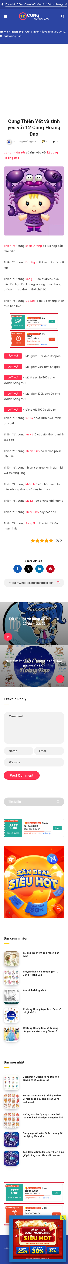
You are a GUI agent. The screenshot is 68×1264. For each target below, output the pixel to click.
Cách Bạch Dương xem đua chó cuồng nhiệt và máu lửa (41, 1078)
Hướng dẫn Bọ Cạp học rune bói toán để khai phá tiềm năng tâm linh (43, 1116)
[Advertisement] (34, 78)
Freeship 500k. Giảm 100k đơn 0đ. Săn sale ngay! (36, 4)
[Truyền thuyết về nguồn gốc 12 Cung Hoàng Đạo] (11, 977)
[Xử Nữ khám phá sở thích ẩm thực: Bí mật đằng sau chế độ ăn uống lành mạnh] (11, 1101)
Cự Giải (30, 301)
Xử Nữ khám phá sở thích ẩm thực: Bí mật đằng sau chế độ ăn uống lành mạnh (42, 1099)
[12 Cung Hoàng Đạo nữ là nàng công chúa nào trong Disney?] (11, 1034)
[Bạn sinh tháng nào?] (11, 996)
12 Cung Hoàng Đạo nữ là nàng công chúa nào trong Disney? (40, 1030)
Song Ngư (32, 523)
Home (4, 31)
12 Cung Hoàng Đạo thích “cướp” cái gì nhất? (42, 1011)
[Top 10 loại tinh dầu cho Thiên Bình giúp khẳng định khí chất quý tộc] (11, 1158)
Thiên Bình (33, 451)
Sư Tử (29, 418)
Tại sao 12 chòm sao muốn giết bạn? (41, 954)
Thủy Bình (32, 512)
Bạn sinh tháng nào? (34, 990)
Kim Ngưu (32, 262)
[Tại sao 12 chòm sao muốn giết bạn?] (11, 958)
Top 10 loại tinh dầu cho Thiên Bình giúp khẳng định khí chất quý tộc (43, 1154)
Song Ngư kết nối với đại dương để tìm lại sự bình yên (43, 1135)
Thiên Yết (16, 31)
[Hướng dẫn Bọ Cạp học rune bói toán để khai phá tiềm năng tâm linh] (11, 1120)
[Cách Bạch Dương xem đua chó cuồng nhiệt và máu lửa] (11, 1082)
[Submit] (58, 801)
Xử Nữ (29, 434)
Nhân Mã (31, 484)
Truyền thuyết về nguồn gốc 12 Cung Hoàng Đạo (40, 973)
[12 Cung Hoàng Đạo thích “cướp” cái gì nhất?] (11, 1015)
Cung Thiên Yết (14, 152)
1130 (58, 141)
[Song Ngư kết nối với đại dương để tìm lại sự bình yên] (11, 1139)
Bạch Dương (34, 246)
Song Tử (31, 279)
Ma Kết (30, 501)
